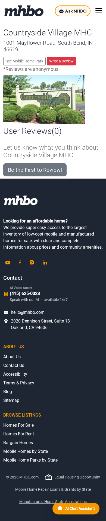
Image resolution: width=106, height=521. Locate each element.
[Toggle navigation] (98, 10)
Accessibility (15, 374)
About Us (12, 356)
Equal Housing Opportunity (77, 477)
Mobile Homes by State (25, 451)
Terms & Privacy (18, 383)
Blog (7, 391)
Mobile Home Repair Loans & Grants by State (53, 489)
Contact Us (13, 365)
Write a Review (61, 61)
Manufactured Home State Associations (53, 501)
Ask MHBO (75, 11)
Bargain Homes (18, 442)
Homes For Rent (18, 433)
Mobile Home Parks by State (30, 460)
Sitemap (11, 400)
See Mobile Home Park (24, 61)
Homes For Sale (18, 425)
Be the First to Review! (35, 170)
